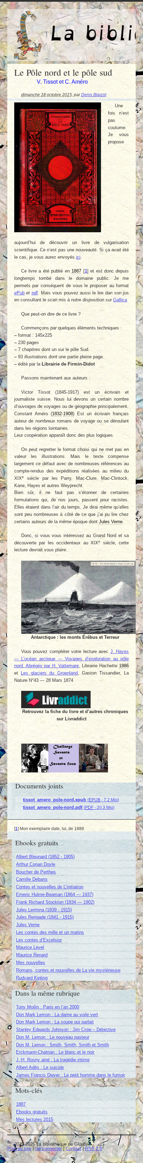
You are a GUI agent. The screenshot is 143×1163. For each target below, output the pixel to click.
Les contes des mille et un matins (50, 932)
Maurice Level (30, 947)
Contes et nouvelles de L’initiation (49, 886)
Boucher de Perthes (36, 872)
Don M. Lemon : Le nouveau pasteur (52, 1037)
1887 (21, 1104)
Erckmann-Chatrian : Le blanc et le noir (55, 1052)
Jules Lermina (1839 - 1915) (44, 909)
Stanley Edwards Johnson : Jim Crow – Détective (66, 1029)
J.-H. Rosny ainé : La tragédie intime (53, 1059)
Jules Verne (28, 924)
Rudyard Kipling (32, 977)
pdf (35, 292)
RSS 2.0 (93, 1148)
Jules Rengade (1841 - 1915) (45, 917)
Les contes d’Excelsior (39, 940)
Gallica (120, 299)
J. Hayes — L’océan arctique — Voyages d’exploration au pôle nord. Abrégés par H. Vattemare (71, 659)
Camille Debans (32, 879)
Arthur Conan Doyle (35, 864)
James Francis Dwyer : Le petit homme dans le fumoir (70, 1075)
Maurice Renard (32, 954)
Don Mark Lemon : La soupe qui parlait (55, 1021)
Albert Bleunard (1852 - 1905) (45, 856)
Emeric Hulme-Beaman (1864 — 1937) (54, 894)
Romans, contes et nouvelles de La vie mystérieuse (68, 970)
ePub (19, 292)
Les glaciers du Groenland (49, 673)
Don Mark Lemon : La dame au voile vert (57, 1014)
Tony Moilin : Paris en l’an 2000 (47, 1007)
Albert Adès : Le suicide (40, 1067)
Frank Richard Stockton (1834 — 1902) (55, 902)
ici (78, 257)
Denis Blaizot (93, 94)
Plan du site (19, 1148)
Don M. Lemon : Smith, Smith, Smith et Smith (62, 1044)
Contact (73, 1148)
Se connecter (48, 1148)
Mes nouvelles (30, 962)
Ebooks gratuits (32, 1111)
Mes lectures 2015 (34, 1119)
